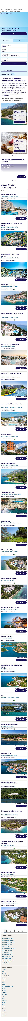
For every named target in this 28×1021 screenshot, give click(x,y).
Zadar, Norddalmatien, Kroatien (9, 227)
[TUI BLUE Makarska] (14, 298)
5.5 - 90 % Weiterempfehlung (7, 198)
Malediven (4, 994)
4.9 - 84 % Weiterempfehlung (7, 410)
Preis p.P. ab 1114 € (20, 280)
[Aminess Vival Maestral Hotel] (14, 388)
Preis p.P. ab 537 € (21, 339)
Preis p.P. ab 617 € (21, 896)
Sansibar (4, 1011)
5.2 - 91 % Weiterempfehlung (7, 320)
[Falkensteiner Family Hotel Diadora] (14, 269)
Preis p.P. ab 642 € (21, 218)
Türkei (3, 982)
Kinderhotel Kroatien (7, 958)
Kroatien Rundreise (7, 944)
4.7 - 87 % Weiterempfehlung (7, 583)
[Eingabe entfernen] (23, 46)
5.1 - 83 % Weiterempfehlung (7, 848)
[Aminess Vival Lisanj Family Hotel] (14, 419)
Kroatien (4, 992)
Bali (3, 996)
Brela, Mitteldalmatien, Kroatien (9, 465)
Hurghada (4, 978)
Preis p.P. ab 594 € (21, 545)
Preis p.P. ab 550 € (21, 487)
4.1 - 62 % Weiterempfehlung (7, 229)
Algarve (4, 1009)
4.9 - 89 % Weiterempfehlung (7, 348)
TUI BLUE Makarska (8, 285)
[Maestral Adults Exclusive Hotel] (14, 826)
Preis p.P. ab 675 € (21, 368)
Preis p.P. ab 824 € (21, 429)
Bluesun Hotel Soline (8, 463)
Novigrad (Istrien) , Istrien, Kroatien (10, 377)
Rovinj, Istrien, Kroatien (7, 669)
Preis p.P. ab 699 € (21, 748)
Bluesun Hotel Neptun (8, 901)
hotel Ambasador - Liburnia (10, 607)
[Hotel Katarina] (14, 766)
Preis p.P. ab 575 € (21, 602)
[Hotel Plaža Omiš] (14, 448)
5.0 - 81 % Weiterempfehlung (7, 611)
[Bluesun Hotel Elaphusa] (14, 592)
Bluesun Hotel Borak (8, 872)
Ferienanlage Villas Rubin (10, 724)
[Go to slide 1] (12, 155)
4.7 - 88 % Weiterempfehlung (7, 525)
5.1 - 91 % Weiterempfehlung (7, 289)
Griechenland (5, 976)
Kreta (3, 998)
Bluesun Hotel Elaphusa (9, 579)
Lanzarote (4, 1000)
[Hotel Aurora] (14, 534)
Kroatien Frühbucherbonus (8, 948)
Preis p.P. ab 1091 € (20, 690)
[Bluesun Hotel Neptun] (14, 914)
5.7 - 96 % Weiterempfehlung (7, 439)
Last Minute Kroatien (7, 952)
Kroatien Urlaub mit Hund (8, 942)
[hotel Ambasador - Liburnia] (14, 620)
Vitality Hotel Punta (7, 492)
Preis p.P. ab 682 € (21, 836)
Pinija (3, 696)
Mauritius (4, 988)
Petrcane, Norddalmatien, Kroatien (10, 258)
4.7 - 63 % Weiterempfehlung (7, 786)
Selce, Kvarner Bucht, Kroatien (9, 755)
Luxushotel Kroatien (7, 950)
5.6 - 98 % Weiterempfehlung (7, 671)
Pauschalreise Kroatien (8, 961)
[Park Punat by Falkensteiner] (14, 357)
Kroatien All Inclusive (7, 954)
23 (22, 931)
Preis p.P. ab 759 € (21, 308)
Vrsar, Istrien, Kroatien (7, 638)
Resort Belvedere (7, 636)
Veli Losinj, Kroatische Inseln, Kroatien (11, 494)
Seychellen (4, 1015)
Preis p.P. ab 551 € (21, 806)
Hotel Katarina (6, 753)
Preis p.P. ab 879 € (21, 249)
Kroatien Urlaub (6, 963)
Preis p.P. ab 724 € (21, 777)
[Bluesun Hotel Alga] (14, 563)
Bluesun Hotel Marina (8, 782)
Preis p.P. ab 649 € (21, 516)
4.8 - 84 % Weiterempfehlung (7, 379)
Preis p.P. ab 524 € (21, 458)
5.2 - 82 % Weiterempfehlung (7, 496)
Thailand (4, 984)
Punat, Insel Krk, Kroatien (8, 346)
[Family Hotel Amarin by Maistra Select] (14, 680)
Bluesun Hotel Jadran (8, 195)
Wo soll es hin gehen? (6, 45)
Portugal (4, 990)
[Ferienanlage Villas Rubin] (14, 737)
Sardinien (4, 1013)
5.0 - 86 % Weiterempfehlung (7, 700)
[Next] (27, 114)
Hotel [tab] (19, 40)
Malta (3, 1004)
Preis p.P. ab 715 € (21, 660)
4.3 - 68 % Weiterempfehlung (7, 905)
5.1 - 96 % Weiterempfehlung (7, 876)
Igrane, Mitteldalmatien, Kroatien (9, 286)
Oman (3, 1007)
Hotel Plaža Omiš (7, 435)
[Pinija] (14, 709)
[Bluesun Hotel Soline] (14, 476)
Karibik (3, 980)
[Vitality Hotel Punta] (14, 505)
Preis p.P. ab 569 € (21, 925)
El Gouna (4, 972)
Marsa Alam (5, 974)
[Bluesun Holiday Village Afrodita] (14, 328)
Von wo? (4, 49)
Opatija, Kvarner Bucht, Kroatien (9, 609)
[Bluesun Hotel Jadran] (14, 207)
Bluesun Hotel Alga (7, 550)
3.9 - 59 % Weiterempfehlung (7, 757)
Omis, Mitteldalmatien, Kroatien (9, 436)
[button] (12, 74)
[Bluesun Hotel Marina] (14, 795)
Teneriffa (4, 1002)
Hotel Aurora (5, 521)
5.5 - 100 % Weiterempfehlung (7, 817)
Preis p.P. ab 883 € (21, 399)
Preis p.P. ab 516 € (21, 573)
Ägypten (4, 969)
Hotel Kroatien (5, 946)
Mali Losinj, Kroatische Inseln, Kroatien (11, 523)
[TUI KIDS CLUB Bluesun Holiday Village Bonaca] (14, 857)
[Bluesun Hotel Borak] (14, 885)
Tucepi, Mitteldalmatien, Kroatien (9, 196)
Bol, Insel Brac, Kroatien (7, 580)
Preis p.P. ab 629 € (21, 867)
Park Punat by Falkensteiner (10, 344)
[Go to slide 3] (15, 155)
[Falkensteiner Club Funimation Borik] (14, 238)
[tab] (6, 40)
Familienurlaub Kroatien (8, 940)
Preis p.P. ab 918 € (21, 631)
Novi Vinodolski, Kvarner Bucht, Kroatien (11, 407)
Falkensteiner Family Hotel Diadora (10, 255)
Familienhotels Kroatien (8, 938)
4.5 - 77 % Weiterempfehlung (7, 554)
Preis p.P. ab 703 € (21, 719)
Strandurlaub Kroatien (7, 956)
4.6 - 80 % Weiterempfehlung (7, 467)
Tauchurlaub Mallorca (7, 986)
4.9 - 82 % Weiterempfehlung (7, 260)
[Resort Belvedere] (14, 649)
